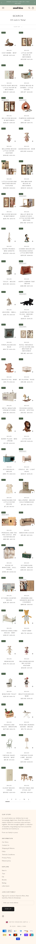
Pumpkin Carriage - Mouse (27, 119)
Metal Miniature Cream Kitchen (9, 409)
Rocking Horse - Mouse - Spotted (27, 409)
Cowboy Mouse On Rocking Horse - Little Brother (26, 251)
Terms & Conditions (8, 854)
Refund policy (6, 861)
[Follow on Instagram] (3, 916)
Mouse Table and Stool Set (27, 789)
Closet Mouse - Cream (9, 789)
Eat (3, 876)
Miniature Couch (27, 533)
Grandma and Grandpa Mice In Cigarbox (27, 600)
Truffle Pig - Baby (9, 379)
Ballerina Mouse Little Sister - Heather (9, 151)
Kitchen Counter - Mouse (9, 599)
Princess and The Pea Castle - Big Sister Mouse (9, 535)
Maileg (9, 50)
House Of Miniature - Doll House (9, 567)
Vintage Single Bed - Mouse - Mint (9, 631)
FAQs (3, 851)
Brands (4, 880)
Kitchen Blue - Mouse (9, 470)
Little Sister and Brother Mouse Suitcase (9, 183)
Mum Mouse (9, 661)
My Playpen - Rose (26, 379)
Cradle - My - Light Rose (27, 470)
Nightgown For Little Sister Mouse (9, 502)
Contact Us (5, 845)
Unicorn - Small (9, 312)
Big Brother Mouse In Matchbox (26, 183)
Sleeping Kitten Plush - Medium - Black (27, 314)
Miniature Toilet (9, 694)
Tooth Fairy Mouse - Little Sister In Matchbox (9, 87)
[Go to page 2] (28, 799)
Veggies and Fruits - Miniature (9, 725)
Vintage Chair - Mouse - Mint (9, 756)
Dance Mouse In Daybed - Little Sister (26, 87)
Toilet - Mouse (9, 281)
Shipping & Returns (8, 848)
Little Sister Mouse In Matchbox (26, 55)
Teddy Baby (27, 630)
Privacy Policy (6, 857)
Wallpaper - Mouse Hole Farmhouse (27, 501)
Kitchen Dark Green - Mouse (26, 566)
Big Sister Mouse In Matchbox (9, 119)
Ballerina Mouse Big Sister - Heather (27, 663)
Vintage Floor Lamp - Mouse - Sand (26, 757)
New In (4, 870)
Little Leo (26, 439)
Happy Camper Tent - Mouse (27, 282)
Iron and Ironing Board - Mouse (26, 725)
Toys (3, 873)
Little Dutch (5, 886)
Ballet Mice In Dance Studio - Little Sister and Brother (26, 217)
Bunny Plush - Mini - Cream (9, 440)
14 (24, 799)
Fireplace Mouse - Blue (9, 346)
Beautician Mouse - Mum (27, 695)
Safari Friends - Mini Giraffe (9, 250)
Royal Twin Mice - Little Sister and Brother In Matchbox (26, 348)
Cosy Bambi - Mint (9, 53)
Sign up (8, 909)
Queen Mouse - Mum (26, 149)
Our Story (5, 842)
